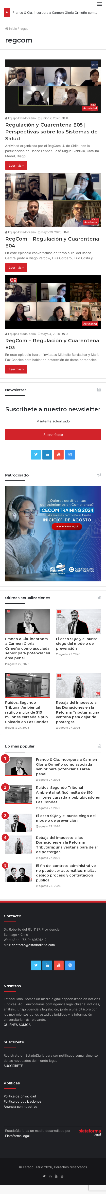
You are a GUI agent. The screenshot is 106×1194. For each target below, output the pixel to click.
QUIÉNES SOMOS (17, 1025)
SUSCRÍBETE (13, 1066)
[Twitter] (36, 455)
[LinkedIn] (47, 455)
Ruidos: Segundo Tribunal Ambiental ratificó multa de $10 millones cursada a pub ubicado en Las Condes (26, 712)
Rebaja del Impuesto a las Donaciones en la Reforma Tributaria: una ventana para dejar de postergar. (77, 712)
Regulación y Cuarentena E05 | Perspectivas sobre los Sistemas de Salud (51, 132)
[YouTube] (59, 455)
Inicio (12, 28)
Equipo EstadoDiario (21, 118)
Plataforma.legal (17, 1136)
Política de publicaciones (22, 1101)
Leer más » (16, 165)
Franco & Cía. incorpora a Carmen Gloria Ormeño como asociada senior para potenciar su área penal (27, 648)
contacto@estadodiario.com (33, 945)
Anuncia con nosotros (20, 1106)
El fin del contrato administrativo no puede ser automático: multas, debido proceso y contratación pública (66, 872)
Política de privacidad (20, 1096)
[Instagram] (70, 455)
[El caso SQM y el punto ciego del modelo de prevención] (78, 621)
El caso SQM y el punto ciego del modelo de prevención (77, 644)
